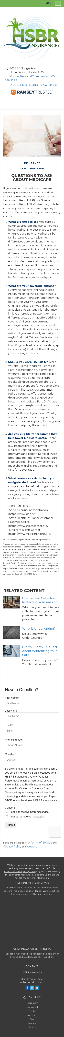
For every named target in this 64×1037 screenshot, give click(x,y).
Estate (32, 1011)
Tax (32, 1019)
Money (32, 1023)
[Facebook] (27, 988)
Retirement (32, 1003)
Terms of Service (41, 842)
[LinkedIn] (37, 988)
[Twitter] (32, 988)
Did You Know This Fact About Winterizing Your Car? (39, 651)
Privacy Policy (12, 846)
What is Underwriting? (39, 628)
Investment (32, 1007)
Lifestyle (32, 1027)
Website (31, 846)
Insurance (32, 1015)
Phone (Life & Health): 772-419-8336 (33, 85)
